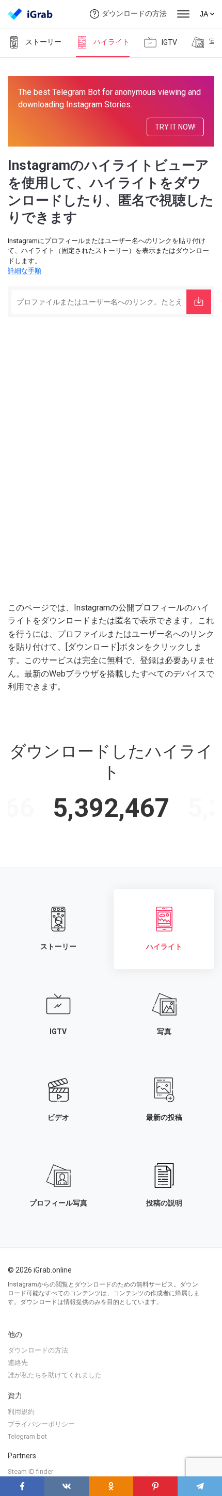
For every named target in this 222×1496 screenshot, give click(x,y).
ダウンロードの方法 (134, 13)
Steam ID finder (30, 1471)
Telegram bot (27, 1436)
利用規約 (21, 1411)
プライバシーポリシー (41, 1424)
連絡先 (18, 1362)
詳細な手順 (24, 271)
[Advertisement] (111, 436)
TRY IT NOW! (175, 127)
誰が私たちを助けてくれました (55, 1375)
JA (204, 14)
